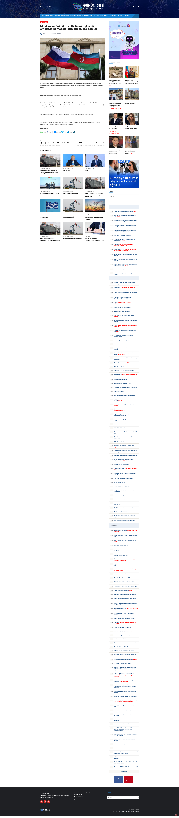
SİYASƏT (51, 15)
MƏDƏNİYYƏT (96, 15)
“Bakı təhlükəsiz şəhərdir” (123, 362)
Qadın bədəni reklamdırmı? (120, 748)
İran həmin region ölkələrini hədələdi (122, 235)
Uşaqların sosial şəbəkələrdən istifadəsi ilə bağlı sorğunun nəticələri (125, 735)
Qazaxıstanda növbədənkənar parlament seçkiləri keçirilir (125, 255)
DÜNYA (67, 15)
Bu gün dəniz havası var (119, 482)
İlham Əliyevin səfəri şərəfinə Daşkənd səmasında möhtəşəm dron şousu (125, 265)
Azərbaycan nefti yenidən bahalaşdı (72, 238)
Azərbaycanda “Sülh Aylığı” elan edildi (123, 744)
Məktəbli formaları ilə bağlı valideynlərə (125, 659)
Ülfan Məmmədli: (125, 559)
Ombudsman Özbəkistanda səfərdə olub (125, 211)
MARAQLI (127, 15)
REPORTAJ (72, 15)
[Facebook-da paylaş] (49, 132)
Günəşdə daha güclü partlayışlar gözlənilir (124, 635)
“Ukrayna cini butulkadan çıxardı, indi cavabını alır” (125, 331)
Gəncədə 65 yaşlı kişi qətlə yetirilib (122, 577)
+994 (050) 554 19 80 (80, 794)
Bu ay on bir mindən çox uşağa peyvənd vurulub (125, 642)
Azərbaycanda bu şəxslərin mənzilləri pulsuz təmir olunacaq (124, 503)
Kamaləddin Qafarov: (125, 250)
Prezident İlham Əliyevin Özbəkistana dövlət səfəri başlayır (124, 240)
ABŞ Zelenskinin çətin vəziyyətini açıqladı (123, 723)
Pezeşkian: (123, 245)
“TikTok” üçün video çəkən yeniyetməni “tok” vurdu (124, 353)
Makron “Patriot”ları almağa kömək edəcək (124, 316)
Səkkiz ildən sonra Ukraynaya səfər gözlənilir (124, 618)
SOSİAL (91, 15)
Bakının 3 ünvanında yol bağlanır (123, 631)
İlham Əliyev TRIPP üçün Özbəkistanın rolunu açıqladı (124, 740)
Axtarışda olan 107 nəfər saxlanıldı (122, 344)
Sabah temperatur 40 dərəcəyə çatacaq (123, 441)
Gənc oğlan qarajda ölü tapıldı (121, 545)
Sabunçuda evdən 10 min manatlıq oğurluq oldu (125, 370)
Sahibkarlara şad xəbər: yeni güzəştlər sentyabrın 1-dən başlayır (125, 451)
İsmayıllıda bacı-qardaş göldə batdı (122, 307)
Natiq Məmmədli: (125, 375)
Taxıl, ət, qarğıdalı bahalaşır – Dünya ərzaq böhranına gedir (124, 490)
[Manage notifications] (176, 815)
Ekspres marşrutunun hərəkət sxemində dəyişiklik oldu (125, 432)
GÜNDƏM (47, 15)
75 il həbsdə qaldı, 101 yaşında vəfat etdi (123, 507)
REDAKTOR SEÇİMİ (79, 15)
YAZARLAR (102, 15)
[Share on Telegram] (69, 132)
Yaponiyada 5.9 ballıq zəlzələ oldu (122, 311)
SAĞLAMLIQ (116, 15)
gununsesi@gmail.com (80, 796)
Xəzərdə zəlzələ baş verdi (120, 495)
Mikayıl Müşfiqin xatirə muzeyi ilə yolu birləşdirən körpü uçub (115, 83)
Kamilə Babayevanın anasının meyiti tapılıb (131, 127)
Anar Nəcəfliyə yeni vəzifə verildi (121, 573)
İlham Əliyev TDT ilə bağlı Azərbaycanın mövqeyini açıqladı (126, 767)
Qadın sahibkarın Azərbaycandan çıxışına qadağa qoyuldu (125, 321)
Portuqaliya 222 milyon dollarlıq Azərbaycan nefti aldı (125, 706)
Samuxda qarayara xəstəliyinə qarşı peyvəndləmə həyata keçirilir (125, 604)
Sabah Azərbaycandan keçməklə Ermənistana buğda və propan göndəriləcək (94, 195)
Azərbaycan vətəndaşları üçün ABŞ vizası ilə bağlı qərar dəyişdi (125, 358)
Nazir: (86, 170)
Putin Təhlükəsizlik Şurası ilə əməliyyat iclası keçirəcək (124, 714)
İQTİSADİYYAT (57, 15)
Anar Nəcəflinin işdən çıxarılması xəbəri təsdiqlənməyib (114, 152)
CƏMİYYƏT (63, 15)
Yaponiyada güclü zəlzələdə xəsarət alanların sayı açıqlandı (125, 260)
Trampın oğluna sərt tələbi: (125, 531)
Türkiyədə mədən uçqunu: (126, 609)
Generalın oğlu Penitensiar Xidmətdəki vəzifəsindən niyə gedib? (132, 82)
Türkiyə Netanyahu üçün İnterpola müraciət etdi (125, 638)
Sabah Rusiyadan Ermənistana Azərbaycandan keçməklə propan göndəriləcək (49, 172)
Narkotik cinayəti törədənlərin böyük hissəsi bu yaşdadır (125, 474)
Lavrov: (122, 303)
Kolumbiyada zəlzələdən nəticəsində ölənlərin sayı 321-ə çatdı (126, 550)
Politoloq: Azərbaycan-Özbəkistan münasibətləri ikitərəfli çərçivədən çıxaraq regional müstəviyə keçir (125, 669)
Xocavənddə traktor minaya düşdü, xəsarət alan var (125, 655)
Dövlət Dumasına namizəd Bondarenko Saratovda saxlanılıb (125, 719)
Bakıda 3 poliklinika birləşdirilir (123, 590)
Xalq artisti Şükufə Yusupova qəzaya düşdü (124, 405)
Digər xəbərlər (124, 771)
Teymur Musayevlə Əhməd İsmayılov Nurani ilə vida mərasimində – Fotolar (125, 414)
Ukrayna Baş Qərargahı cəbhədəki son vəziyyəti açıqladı (125, 226)
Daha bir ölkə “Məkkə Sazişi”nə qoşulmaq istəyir (125, 427)
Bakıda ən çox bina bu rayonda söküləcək (131, 102)
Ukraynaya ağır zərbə (125, 469)
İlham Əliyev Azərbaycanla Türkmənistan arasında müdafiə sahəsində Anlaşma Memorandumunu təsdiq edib (125, 686)
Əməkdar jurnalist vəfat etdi (120, 511)
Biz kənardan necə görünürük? (121, 269)
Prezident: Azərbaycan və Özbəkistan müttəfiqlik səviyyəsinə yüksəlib (125, 762)
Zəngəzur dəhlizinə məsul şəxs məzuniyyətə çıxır (125, 455)
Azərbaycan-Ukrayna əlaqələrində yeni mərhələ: (125, 701)
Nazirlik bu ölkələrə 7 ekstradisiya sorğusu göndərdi (124, 614)
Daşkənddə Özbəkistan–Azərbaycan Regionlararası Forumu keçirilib (122, 298)
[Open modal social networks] (74, 132)
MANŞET (42, 15)
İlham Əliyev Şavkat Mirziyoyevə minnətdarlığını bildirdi (125, 692)
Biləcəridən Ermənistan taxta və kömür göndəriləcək (123, 437)
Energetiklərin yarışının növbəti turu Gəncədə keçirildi (124, 400)
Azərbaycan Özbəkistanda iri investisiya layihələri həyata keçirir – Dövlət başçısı (126, 752)
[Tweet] (63, 132)
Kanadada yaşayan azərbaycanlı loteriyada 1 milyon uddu (124, 521)
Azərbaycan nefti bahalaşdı (70, 193)
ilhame (48, 33)
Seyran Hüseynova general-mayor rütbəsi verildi (125, 696)
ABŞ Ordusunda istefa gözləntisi (121, 486)
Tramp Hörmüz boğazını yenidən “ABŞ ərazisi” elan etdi (125, 273)
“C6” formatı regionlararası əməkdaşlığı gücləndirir (123, 757)
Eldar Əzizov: (66, 170)
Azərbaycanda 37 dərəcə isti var (121, 464)
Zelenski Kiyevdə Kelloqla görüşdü (124, 340)
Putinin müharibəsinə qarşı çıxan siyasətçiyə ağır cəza (125, 293)
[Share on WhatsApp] (43, 132)
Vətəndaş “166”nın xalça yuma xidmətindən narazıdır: (124, 675)
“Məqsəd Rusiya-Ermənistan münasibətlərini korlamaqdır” (124, 283)
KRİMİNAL (107, 15)
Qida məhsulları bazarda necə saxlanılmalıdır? (125, 541)
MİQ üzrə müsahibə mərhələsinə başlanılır (124, 650)
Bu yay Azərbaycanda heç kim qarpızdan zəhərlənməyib (123, 460)
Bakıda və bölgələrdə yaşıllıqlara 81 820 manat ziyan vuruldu (125, 599)
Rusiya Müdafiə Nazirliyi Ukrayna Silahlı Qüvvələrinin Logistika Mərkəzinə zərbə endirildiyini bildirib (123, 729)
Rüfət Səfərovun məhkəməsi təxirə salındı (123, 710)
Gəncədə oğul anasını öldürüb (121, 646)
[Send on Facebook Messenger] (57, 132)
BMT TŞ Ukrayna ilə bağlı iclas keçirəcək (123, 478)
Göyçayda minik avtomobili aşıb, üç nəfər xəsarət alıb (125, 564)
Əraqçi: (126, 569)
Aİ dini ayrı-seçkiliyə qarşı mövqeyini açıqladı (125, 446)
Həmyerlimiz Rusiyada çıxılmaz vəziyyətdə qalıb (125, 387)
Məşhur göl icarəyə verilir (120, 424)
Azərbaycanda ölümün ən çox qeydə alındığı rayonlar (124, 516)
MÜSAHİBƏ (86, 15)
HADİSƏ (112, 15)
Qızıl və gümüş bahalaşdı (120, 499)
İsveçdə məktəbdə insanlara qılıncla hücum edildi (125, 586)
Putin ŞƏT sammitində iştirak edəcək (122, 627)
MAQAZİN (122, 15)
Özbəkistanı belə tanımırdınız (122, 410)
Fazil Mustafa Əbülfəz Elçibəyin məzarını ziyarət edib (125, 216)
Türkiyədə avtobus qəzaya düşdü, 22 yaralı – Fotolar (124, 419)
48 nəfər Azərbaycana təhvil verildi (122, 663)
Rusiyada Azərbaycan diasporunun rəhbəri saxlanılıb (124, 582)
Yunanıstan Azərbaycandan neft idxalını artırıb (125, 594)
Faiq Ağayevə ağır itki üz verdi (121, 366)
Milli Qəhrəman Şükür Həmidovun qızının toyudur (131, 151)
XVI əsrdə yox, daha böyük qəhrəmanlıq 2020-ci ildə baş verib (125, 680)
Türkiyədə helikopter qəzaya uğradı (122, 383)
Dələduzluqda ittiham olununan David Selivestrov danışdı (114, 130)
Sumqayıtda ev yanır (119, 391)
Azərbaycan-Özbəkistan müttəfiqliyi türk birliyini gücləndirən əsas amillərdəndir (125, 221)
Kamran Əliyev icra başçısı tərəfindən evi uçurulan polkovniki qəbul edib (115, 106)
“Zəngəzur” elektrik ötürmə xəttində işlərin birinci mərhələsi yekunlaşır (94, 217)
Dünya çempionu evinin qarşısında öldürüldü (124, 395)
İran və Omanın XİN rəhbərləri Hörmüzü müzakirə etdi (125, 536)
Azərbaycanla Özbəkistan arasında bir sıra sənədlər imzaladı (124, 336)
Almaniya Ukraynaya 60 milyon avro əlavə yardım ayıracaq (125, 348)
